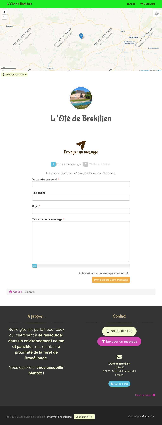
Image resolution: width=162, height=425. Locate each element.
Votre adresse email (45, 179)
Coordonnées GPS (15, 74)
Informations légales (59, 416)
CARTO (159, 70)
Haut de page (143, 395)
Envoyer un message (121, 341)
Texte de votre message (48, 219)
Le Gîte (131, 4)
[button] (81, 36)
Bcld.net (147, 416)
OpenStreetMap (145, 70)
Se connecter (83, 416)
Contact (149, 4)
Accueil (17, 291)
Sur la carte (121, 383)
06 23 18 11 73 (121, 331)
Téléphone (39, 192)
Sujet (36, 206)
